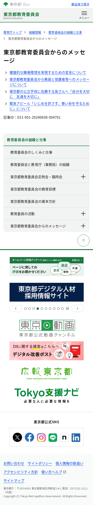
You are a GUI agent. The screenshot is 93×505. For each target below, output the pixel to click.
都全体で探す (80, 4)
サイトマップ (13, 480)
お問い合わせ (13, 463)
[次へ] (78, 308)
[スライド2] (29, 308)
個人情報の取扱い (69, 463)
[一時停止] (67, 308)
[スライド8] (54, 308)
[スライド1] (25, 308)
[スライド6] (46, 308)
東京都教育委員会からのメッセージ (38, 225)
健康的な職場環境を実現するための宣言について (48, 72)
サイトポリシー (40, 463)
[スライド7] (50, 308)
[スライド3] (33, 308)
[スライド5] (42, 308)
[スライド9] (58, 308)
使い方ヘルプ (51, 471)
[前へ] (16, 308)
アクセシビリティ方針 (20, 471)
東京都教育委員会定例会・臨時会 (36, 176)
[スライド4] (38, 308)
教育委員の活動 (22, 213)
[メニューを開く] (84, 15)
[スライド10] (62, 308)
